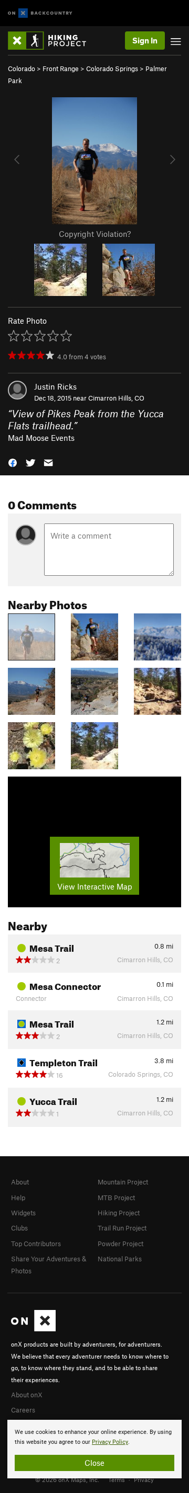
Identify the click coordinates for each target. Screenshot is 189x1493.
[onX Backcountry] (40, 13)
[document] (94, 1449)
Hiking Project (119, 1213)
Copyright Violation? (95, 233)
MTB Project (116, 1197)
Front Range (61, 68)
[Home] (52, 40)
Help (18, 1197)
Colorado (21, 68)
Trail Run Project (122, 1228)
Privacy (144, 1479)
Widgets (23, 1213)
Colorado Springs (112, 68)
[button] (12, 462)
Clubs (19, 1228)
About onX (27, 1395)
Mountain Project (123, 1182)
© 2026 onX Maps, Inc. (67, 1479)
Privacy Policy (110, 1442)
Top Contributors (36, 1243)
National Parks (120, 1259)
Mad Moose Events (41, 437)
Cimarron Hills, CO (116, 398)
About (20, 1182)
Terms (116, 1479)
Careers (23, 1410)
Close (94, 1462)
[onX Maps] (33, 1329)
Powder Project (120, 1243)
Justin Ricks (55, 386)
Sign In (145, 40)
